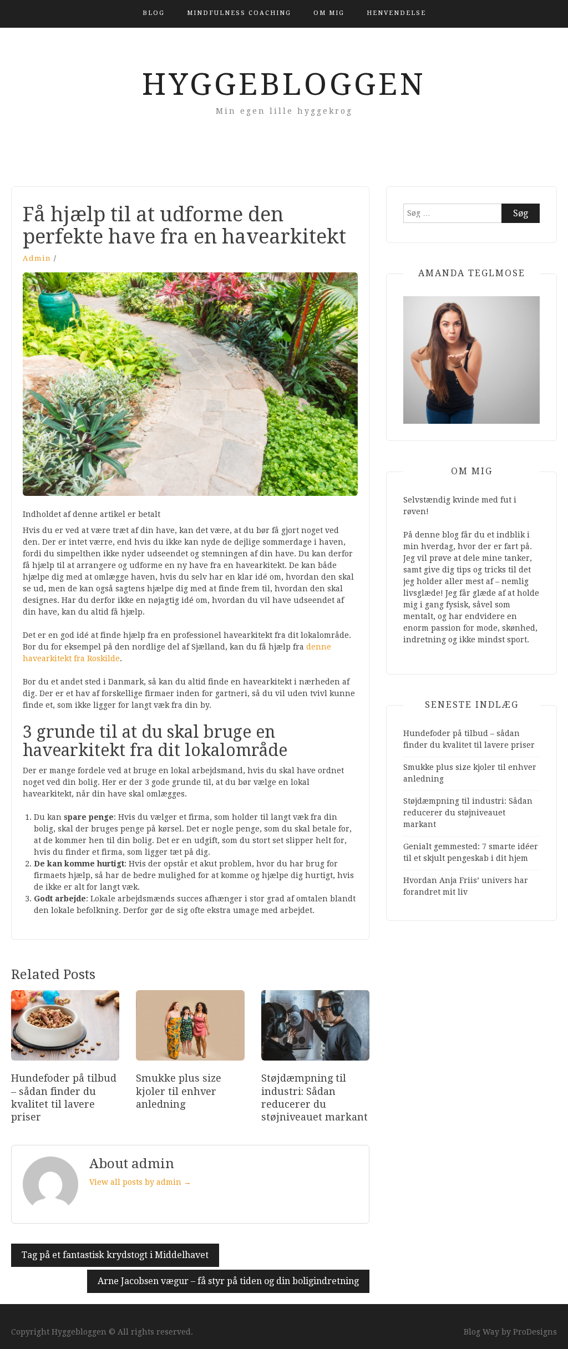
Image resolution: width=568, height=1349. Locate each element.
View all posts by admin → (140, 1182)
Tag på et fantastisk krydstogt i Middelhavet (115, 1255)
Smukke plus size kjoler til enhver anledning (178, 1091)
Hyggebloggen (284, 84)
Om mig (328, 13)
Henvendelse (396, 13)
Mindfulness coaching (239, 13)
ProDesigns (535, 1331)
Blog (154, 13)
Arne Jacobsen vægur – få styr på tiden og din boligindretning (228, 1281)
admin (37, 258)
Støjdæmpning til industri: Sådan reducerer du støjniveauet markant (467, 813)
